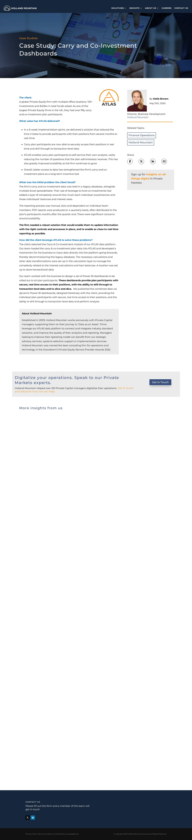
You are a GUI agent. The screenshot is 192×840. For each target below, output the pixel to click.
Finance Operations (142, 135)
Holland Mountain (141, 142)
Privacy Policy (31, 834)
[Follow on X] (27, 818)
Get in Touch (160, 382)
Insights (134, 8)
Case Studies (28, 38)
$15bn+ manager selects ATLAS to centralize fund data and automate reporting (81, 518)
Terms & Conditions (45, 834)
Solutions (117, 8)
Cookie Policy (59, 834)
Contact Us (181, 8)
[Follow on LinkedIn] (33, 818)
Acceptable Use (72, 834)
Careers (166, 8)
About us (150, 8)
